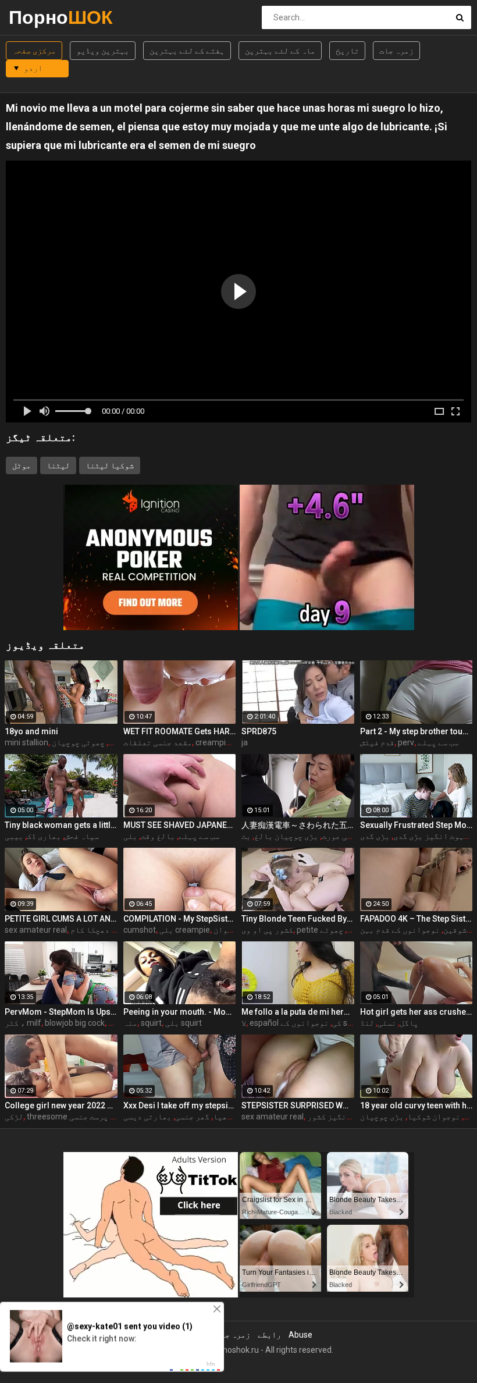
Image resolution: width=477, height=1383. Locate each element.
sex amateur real (36, 929)
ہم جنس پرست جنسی (102, 1116)
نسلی (387, 1023)
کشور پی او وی (267, 929)
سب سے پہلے (438, 742)
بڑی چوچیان (382, 1116)
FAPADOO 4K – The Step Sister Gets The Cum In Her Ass (416, 918)
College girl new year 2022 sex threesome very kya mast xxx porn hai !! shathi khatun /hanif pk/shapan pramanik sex (61, 1105)
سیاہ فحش (82, 836)
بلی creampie (184, 929)
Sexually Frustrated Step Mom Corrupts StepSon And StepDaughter (416, 825)
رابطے (269, 1334)
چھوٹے (331, 929)
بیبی (14, 836)
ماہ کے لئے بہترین (280, 50)
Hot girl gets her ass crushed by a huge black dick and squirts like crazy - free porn (416, 1011)
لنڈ (367, 1023)
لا (243, 1023)
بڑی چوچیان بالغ (286, 836)
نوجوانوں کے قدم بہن (400, 929)
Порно (39, 17)
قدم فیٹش (377, 742)
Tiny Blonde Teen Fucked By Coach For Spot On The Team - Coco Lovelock (297, 918)
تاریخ (347, 50)
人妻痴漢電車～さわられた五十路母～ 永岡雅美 (297, 825)
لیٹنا (58, 465)
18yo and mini (31, 731)
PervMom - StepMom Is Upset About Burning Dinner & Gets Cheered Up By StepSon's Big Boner (61, 1011)
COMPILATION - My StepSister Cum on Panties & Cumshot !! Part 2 (179, 918)
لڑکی (14, 1116)
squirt (151, 1023)
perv (406, 742)
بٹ (246, 836)
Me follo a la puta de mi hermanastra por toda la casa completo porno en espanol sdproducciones (297, 1011)
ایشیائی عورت (348, 836)
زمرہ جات (396, 50)
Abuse (300, 1334)
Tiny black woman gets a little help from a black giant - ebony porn (61, 825)
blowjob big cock (75, 1023)
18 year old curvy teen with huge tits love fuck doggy (416, 1105)
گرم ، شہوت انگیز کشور (350, 1116)
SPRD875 (258, 731)
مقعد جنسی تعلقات (157, 742)
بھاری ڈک (44, 836)
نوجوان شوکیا (433, 1116)
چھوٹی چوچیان (78, 742)
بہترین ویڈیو (102, 50)
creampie (212, 742)
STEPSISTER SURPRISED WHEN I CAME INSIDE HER (297, 1105)
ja (244, 742)
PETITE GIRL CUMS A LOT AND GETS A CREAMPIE (61, 918)
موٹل (21, 465)
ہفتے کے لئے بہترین (187, 50)
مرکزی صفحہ (34, 50)
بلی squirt (183, 1023)
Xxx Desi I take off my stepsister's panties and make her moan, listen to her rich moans (179, 1105)
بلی (130, 836)
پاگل (409, 1023)
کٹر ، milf (23, 1023)
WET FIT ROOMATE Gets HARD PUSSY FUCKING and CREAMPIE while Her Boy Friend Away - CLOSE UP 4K (179, 731)
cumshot (139, 929)
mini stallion (26, 742)
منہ (130, 1023)
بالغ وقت (158, 836)
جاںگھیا (229, 1116)
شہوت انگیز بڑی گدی (430, 836)
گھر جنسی (192, 1116)
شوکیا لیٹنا (110, 465)
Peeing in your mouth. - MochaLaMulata (179, 1011)
